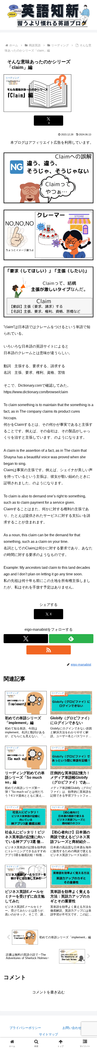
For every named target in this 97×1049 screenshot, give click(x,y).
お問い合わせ (71, 1028)
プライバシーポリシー (25, 1028)
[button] (88, 733)
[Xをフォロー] (26, 638)
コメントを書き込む (48, 992)
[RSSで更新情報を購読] (48, 649)
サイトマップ (48, 1034)
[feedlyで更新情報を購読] (71, 638)
